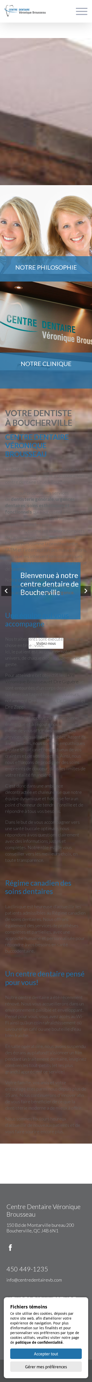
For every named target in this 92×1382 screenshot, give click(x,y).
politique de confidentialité (39, 1342)
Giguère (69, 681)
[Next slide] (85, 591)
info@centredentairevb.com (34, 1280)
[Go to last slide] (6, 591)
